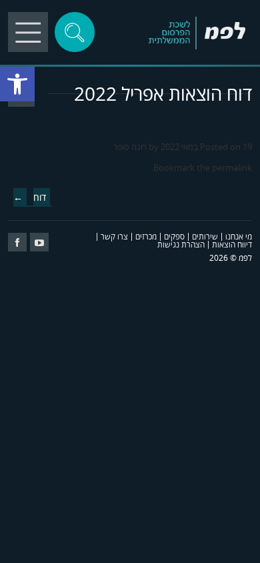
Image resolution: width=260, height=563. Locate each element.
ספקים (174, 236)
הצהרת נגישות (181, 244)
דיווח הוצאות (232, 244)
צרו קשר (114, 236)
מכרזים (146, 236)
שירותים (205, 236)
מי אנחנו (238, 236)
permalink (232, 167)
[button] (17, 84)
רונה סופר (130, 147)
